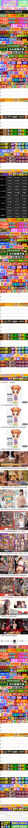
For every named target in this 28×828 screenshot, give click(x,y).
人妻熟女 (9, 186)
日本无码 (24, 177)
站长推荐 (3, 191)
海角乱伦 (17, 210)
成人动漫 (24, 180)
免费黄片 (24, 207)
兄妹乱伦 (17, 213)
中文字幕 (17, 183)
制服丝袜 (17, 186)
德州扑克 (24, 195)
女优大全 (17, 204)
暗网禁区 (9, 210)
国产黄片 (9, 207)
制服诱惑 (24, 210)
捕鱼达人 (9, 195)
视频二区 (3, 185)
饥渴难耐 (17, 189)
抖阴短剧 (17, 216)
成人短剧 (24, 213)
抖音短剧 (9, 201)
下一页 (21, 641)
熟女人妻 (17, 207)
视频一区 (3, 179)
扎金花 (17, 198)
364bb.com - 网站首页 (13, 12)
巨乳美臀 (24, 183)
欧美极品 (17, 180)
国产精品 (9, 177)
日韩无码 (24, 216)
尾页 (15, 643)
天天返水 (24, 198)
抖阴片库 (3, 209)
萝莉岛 (24, 204)
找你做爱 (24, 189)
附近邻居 (9, 189)
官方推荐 (3, 197)
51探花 (24, 201)
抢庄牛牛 (17, 195)
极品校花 (9, 216)
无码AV (3, 203)
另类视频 (24, 186)
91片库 (10, 204)
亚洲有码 (9, 180)
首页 (2, 641)
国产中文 (9, 213)
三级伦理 (9, 183)
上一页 (7, 641)
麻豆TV (17, 201)
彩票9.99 (9, 198)
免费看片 (3, 215)
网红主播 (17, 177)
